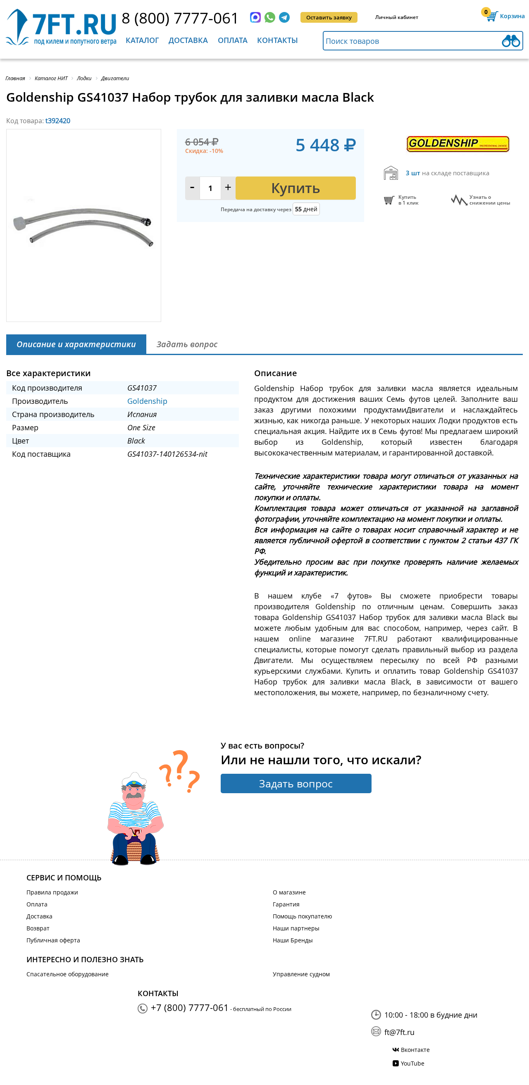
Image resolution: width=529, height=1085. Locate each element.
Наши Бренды (293, 940)
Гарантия (286, 904)
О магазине (289, 892)
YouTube (412, 1063)
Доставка (188, 40)
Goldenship (147, 401)
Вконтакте (415, 1050)
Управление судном (301, 974)
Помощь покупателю (302, 916)
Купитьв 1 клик (408, 200)
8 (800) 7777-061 (180, 17)
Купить (295, 188)
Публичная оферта (53, 940)
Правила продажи (52, 892)
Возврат (38, 928)
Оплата (233, 40)
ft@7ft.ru (399, 1032)
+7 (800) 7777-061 (190, 1007)
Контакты (277, 40)
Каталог (142, 40)
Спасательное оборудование (67, 974)
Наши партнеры (296, 928)
